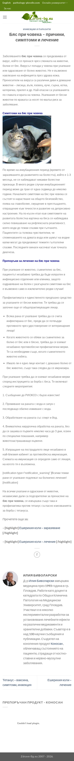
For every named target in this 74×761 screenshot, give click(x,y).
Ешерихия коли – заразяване (39, 528)
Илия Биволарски (41, 581)
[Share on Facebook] (37, 555)
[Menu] (5, 17)
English (7, 2)
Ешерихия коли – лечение (37, 541)
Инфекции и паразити (37, 29)
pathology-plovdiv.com (26, 2)
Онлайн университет (53, 2)
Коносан (57, 643)
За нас (7, 8)
